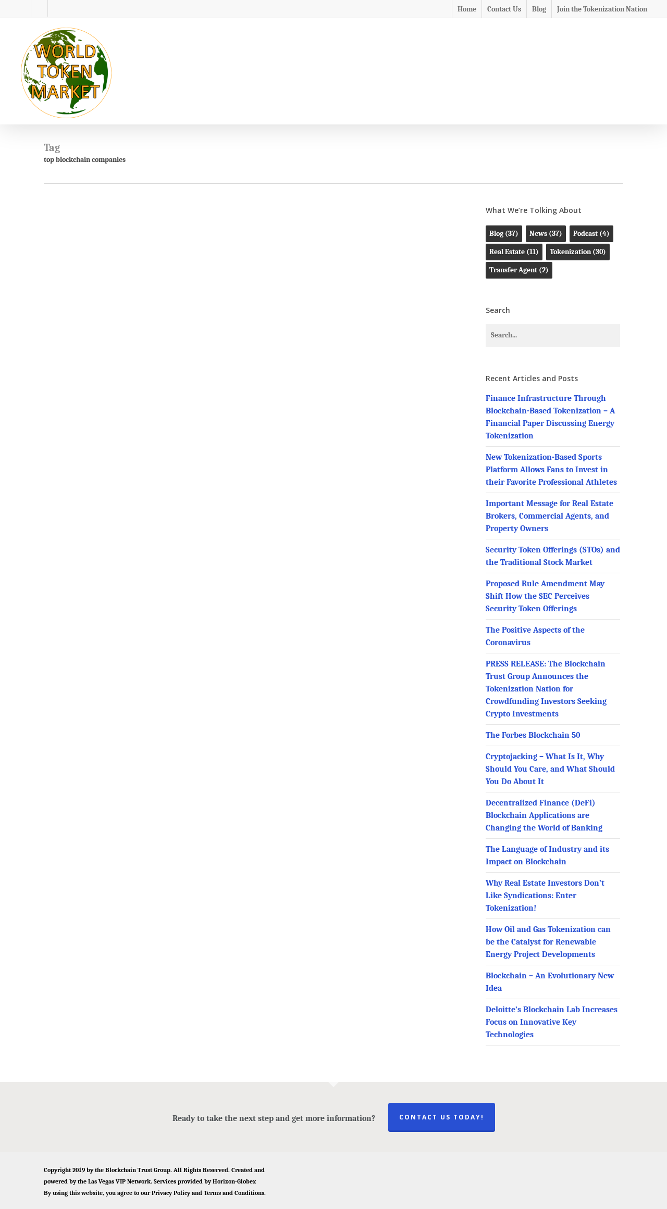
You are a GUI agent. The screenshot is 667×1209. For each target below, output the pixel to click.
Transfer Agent (519, 270)
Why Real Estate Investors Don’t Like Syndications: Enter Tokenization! (545, 895)
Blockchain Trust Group (137, 1170)
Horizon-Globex (234, 1181)
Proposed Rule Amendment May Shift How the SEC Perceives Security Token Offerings (545, 596)
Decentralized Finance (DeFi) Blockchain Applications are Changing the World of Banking (544, 815)
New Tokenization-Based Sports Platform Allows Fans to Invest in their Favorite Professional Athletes (551, 469)
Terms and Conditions (234, 1193)
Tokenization (578, 251)
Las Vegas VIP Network (119, 1181)
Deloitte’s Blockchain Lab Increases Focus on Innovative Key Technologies (551, 1022)
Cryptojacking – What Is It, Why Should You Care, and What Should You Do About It (550, 769)
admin (245, 446)
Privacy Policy (171, 1193)
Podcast (591, 233)
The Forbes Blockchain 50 (533, 735)
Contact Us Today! (441, 1117)
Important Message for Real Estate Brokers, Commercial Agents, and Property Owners (549, 516)
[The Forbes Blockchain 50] (115, 366)
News (236, 279)
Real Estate (514, 251)
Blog (215, 279)
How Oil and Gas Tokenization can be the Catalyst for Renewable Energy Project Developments (548, 942)
